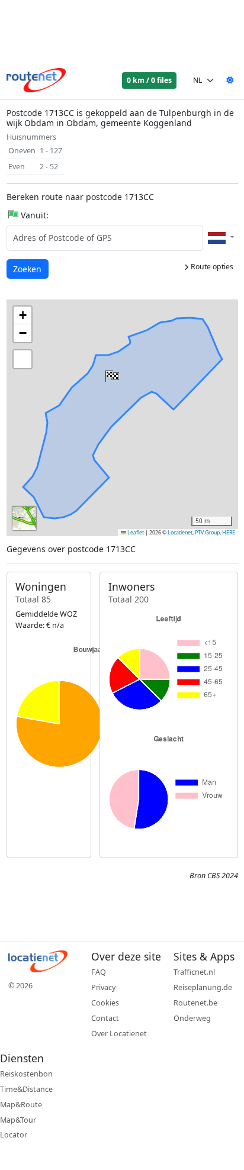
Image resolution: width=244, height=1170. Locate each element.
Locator (13, 1135)
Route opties (211, 267)
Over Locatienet (119, 1034)
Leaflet (135, 532)
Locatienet (180, 532)
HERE (228, 532)
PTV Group (207, 532)
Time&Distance (26, 1089)
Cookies (105, 1003)
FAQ (98, 972)
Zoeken (28, 269)
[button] (110, 373)
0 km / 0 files (149, 80)
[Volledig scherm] (22, 359)
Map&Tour (18, 1120)
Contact (105, 1018)
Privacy (103, 987)
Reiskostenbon (26, 1074)
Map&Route (21, 1105)
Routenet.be (195, 1003)
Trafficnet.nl (194, 972)
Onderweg (192, 1018)
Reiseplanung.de (203, 987)
